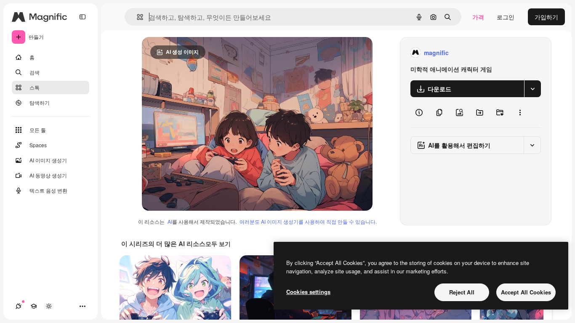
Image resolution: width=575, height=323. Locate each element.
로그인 (505, 17)
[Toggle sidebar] (82, 17)
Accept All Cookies (526, 292)
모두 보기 (218, 243)
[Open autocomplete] (136, 17)
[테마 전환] (49, 306)
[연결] (18, 306)
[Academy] (33, 306)
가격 (478, 17)
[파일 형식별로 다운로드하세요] (532, 88)
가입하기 (546, 17)
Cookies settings (308, 292)
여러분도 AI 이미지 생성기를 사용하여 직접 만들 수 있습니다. (308, 221)
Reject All (461, 292)
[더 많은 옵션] (519, 112)
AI (170, 221)
